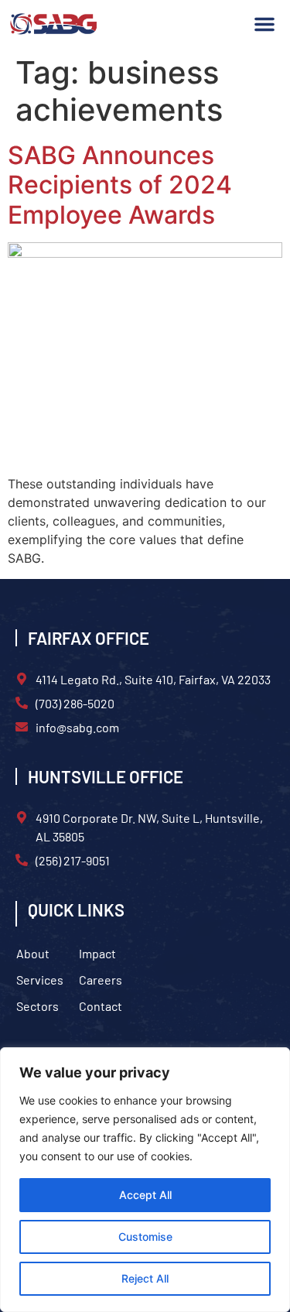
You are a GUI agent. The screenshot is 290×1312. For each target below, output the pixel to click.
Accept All (145, 1194)
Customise (145, 1236)
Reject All (145, 1278)
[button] (264, 24)
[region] (145, 1179)
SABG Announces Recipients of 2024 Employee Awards (120, 185)
